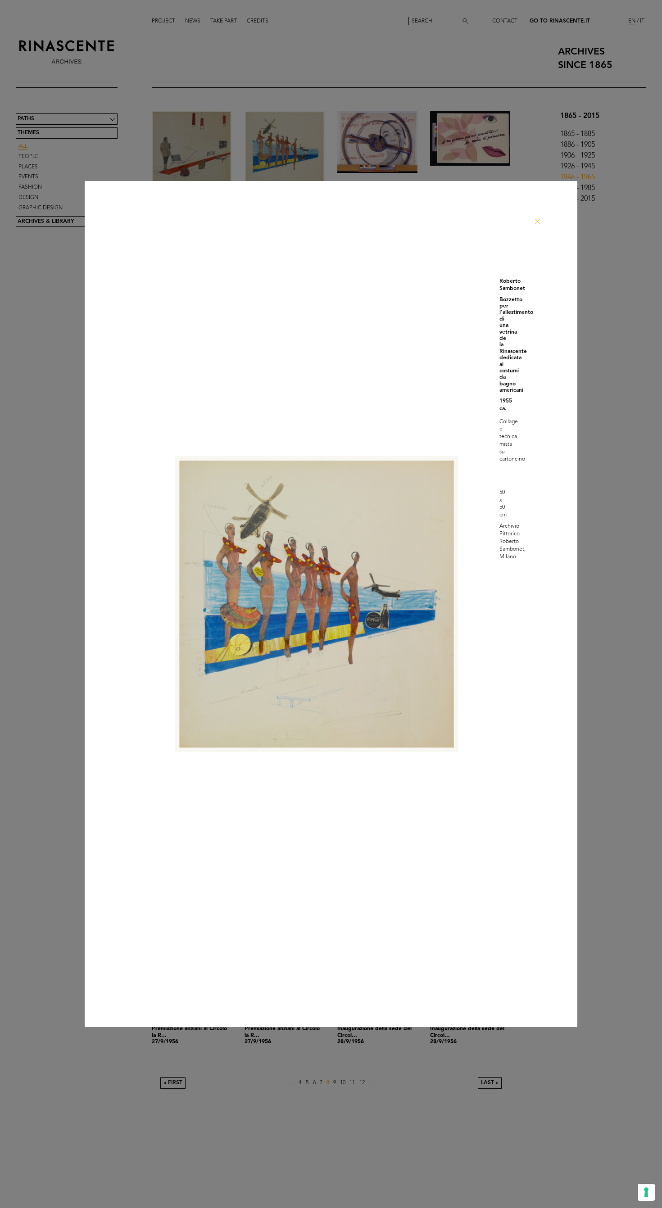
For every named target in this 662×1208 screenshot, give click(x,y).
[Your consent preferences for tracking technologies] (646, 1192)
